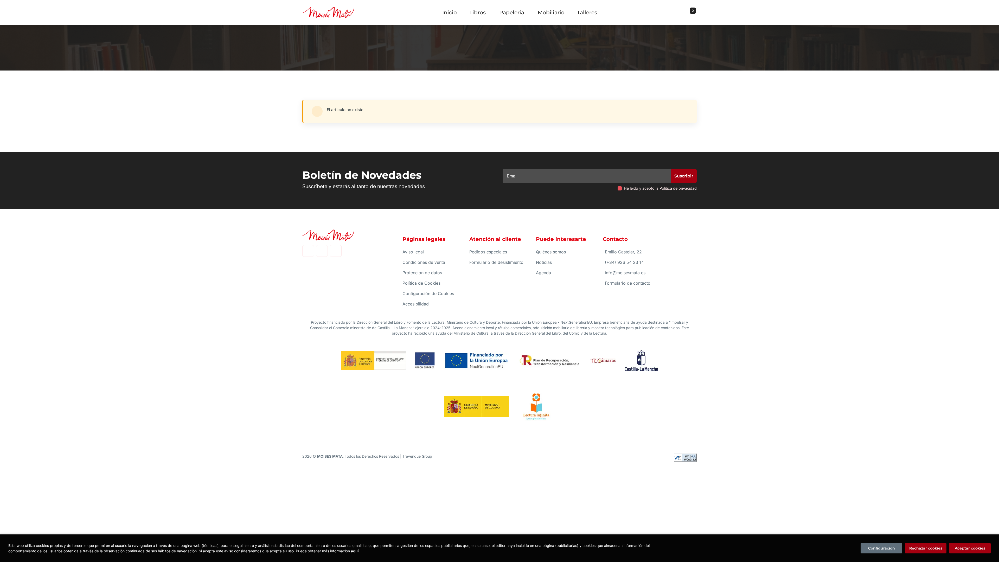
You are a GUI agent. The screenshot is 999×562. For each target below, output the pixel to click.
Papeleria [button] (511, 12)
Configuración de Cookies (428, 293)
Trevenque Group (417, 456)
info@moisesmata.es (625, 272)
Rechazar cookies (925, 548)
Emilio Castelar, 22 (623, 251)
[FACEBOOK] (308, 251)
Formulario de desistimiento (496, 262)
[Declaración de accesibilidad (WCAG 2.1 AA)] (685, 458)
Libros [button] (477, 12)
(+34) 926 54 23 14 (624, 262)
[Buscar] (686, 12)
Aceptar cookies (970, 548)
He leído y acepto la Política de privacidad (660, 188)
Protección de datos (422, 272)
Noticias (544, 262)
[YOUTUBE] (336, 251)
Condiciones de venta (423, 262)
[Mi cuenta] (695, 12)
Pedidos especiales (488, 251)
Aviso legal (413, 251)
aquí (355, 551)
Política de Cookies (421, 283)
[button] (691, 12)
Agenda (543, 272)
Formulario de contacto (627, 283)
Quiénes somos (551, 251)
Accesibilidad (415, 303)
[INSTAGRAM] (322, 251)
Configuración (881, 548)
